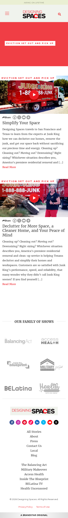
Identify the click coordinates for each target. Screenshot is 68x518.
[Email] (24, 117)
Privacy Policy (26, 507)
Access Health (34, 474)
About (34, 436)
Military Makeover (34, 469)
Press (34, 441)
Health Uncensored (34, 488)
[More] (28, 117)
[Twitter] (19, 117)
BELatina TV (34, 484)
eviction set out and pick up (28, 78)
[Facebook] (15, 117)
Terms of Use (43, 507)
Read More (9, 167)
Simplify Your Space (21, 122)
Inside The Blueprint (34, 479)
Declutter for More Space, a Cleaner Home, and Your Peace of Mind (33, 231)
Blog (34, 455)
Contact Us (34, 446)
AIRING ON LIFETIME (34, 2)
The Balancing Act (34, 465)
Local (34, 450)
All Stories (34, 432)
